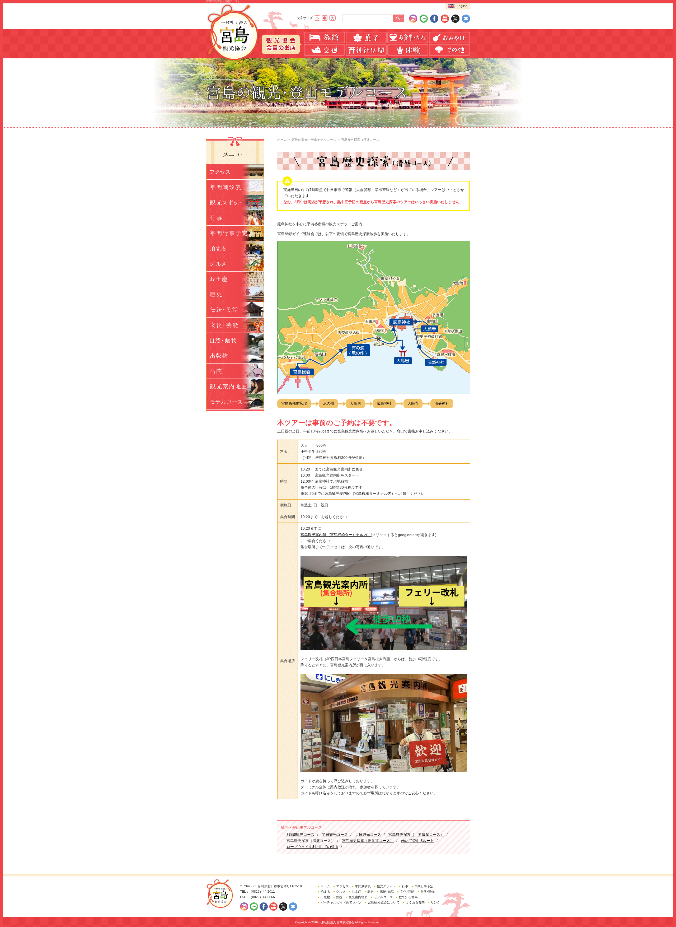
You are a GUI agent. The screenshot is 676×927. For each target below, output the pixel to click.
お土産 (356, 891)
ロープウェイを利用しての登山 (312, 847)
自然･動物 (427, 891)
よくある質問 (415, 902)
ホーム (282, 140)
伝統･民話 (387, 891)
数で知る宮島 (408, 897)
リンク (435, 902)
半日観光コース (335, 834)
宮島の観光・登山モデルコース (314, 140)
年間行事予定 (423, 886)
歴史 (370, 891)
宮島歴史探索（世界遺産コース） (416, 834)
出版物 (325, 897)
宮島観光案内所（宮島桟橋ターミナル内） (360, 493)
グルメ (341, 891)
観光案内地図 (358, 897)
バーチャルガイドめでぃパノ (341, 902)
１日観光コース (368, 834)
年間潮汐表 (363, 886)
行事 (405, 886)
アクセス (342, 886)
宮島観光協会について (384, 902)
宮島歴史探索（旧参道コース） (368, 841)
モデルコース (383, 897)
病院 (339, 897)
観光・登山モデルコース (301, 827)
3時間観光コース (300, 834)
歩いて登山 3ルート (417, 841)
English (462, 6)
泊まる (325, 891)
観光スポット (386, 886)
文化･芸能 (407, 891)
